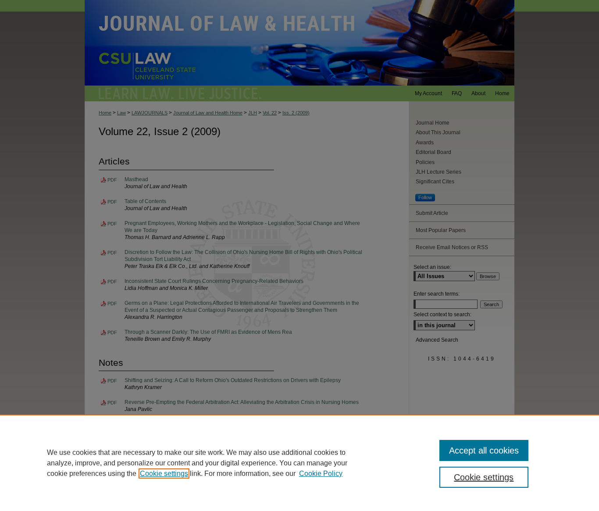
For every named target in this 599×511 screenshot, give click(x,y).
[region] (299, 463)
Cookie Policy (320, 473)
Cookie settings (164, 473)
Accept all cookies (484, 450)
